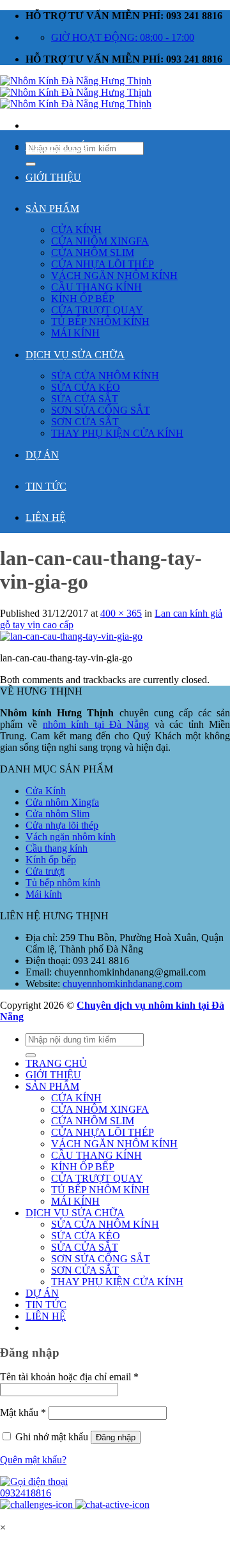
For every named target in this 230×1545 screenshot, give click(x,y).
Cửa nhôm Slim (57, 813)
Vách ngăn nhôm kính (71, 836)
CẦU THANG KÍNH (96, 287)
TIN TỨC (46, 486)
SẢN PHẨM (52, 208)
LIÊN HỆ (46, 517)
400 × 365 (121, 613)
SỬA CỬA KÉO (85, 387)
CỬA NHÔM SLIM (92, 252)
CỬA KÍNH (76, 229)
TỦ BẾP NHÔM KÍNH (100, 321)
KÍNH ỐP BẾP (82, 298)
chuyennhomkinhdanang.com (122, 983)
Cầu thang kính (57, 848)
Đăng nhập (115, 1437)
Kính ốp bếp (51, 859)
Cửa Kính (46, 790)
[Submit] (31, 1055)
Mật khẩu (23, 1412)
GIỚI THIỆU (53, 177)
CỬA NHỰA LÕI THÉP (102, 264)
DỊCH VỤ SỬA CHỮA (75, 354)
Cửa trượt (45, 871)
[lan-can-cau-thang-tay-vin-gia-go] (71, 636)
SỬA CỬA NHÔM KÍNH (105, 375)
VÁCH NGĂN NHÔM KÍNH (114, 275)
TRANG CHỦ (56, 145)
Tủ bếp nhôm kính (63, 882)
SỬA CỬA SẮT (84, 398)
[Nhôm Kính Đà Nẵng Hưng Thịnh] (75, 92)
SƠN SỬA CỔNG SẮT (100, 410)
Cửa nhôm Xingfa (62, 802)
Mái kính (44, 894)
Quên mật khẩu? (33, 1459)
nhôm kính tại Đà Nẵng (96, 724)
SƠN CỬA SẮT (85, 421)
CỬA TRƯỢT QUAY (97, 310)
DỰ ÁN (42, 454)
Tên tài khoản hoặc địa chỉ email (69, 1376)
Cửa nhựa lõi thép (62, 825)
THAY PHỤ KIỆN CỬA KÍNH (117, 433)
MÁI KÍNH (75, 333)
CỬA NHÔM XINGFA (100, 241)
